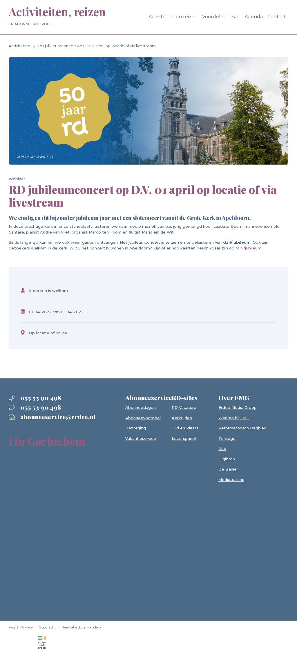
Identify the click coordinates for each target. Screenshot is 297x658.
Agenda (254, 16)
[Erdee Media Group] (42, 642)
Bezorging (135, 428)
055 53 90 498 (40, 397)
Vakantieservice (140, 438)
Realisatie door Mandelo (81, 627)
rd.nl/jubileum (248, 248)
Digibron (226, 459)
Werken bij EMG (233, 417)
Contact (276, 16)
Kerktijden (182, 417)
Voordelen (214, 16)
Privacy (26, 627)
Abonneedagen (140, 407)
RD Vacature (184, 407)
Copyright (47, 627)
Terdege (227, 438)
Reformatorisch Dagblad (242, 428)
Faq (235, 16)
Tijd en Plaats (185, 428)
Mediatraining (231, 479)
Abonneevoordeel (143, 417)
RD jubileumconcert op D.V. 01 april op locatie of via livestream (97, 45)
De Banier (228, 469)
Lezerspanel (184, 438)
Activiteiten (19, 45)
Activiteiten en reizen (173, 16)
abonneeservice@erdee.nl (57, 417)
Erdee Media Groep (237, 407)
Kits (222, 448)
